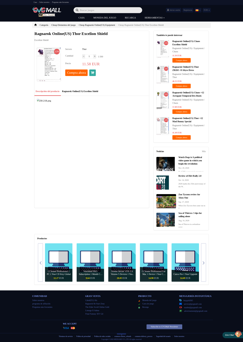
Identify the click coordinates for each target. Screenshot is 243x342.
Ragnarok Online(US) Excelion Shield (80, 91)
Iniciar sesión (174, 10)
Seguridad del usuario (163, 336)
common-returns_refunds (122, 336)
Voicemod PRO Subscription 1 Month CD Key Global (90, 273)
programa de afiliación (41, 304)
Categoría (44, 25)
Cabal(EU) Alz (91, 300)
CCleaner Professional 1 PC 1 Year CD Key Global (59, 272)
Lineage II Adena (92, 310)
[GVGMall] (47, 9)
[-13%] (162, 49)
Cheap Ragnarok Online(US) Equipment (97, 25)
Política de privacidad (83, 336)
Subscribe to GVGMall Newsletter (164, 327)
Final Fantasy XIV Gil (94, 314)
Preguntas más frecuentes (60, 2)
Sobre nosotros (44, 2)
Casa (35, 2)
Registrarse (188, 10)
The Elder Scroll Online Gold (97, 307)
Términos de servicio (66, 336)
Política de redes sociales (102, 336)
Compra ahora (76, 72)
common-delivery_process (143, 336)
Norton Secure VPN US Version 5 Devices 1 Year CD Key (122, 273)
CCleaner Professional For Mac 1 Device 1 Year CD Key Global (153, 273)
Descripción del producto (47, 91)
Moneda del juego (104, 17)
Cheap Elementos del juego (63, 25)
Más (204, 151)
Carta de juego (148, 304)
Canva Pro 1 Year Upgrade (185, 274)
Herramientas (154, 17)
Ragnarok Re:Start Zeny (95, 304)
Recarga (130, 17)
